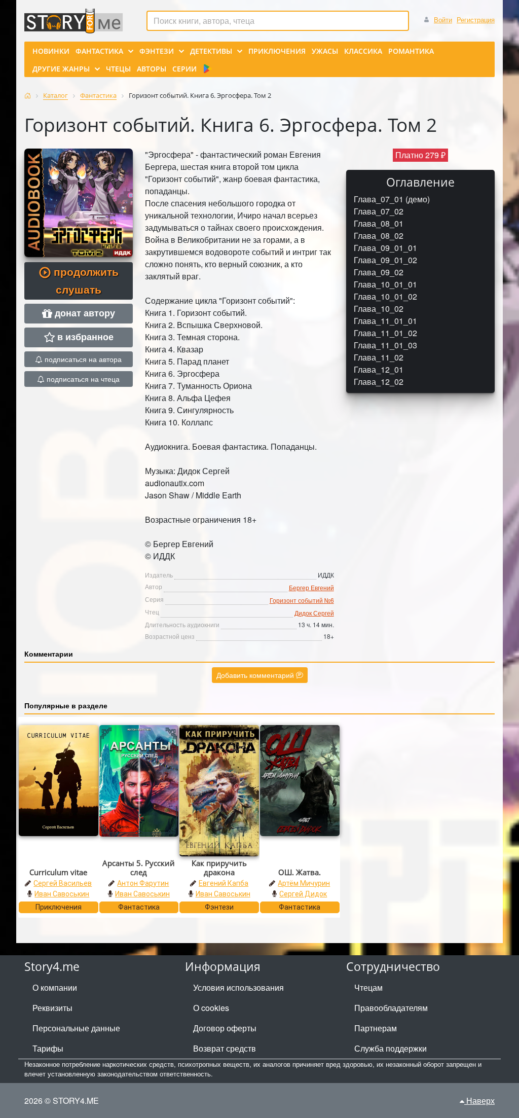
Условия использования (238, 987)
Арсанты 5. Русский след (138, 867)
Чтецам (368, 987)
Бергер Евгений (311, 587)
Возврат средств (224, 1048)
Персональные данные (76, 1028)
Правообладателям (391, 1008)
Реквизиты (52, 1008)
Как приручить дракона (219, 867)
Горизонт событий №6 (302, 600)
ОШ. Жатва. (299, 872)
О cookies (211, 1008)
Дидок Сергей (314, 612)
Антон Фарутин (143, 883)
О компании (54, 987)
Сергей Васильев (62, 883)
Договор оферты (224, 1028)
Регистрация (476, 19)
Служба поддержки (390, 1048)
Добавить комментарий (256, 675)
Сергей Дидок (303, 894)
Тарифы (47, 1048)
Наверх (479, 1100)
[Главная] (27, 95)
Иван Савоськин (61, 894)
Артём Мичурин (304, 883)
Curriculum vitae (58, 872)
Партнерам (375, 1028)
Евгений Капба (223, 883)
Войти (443, 19)
